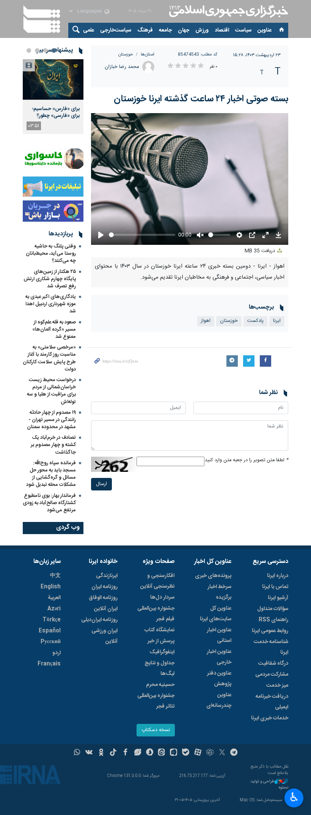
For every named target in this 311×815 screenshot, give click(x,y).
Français (49, 663)
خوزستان (125, 54)
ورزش (202, 30)
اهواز (205, 321)
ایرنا (227, 11)
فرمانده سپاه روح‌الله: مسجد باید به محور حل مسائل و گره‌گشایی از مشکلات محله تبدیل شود (51, 474)
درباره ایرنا (277, 575)
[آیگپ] (173, 753)
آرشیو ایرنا (278, 597)
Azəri (54, 608)
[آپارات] (198, 753)
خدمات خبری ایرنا (269, 718)
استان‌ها (147, 54)
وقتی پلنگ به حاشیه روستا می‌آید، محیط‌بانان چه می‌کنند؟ (51, 253)
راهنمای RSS (273, 619)
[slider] (142, 234)
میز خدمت (277, 685)
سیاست (243, 30)
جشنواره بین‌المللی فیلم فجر (155, 614)
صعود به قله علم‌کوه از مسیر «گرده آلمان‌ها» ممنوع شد (54, 329)
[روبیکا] (210, 753)
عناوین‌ (265, 30)
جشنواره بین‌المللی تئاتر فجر (155, 701)
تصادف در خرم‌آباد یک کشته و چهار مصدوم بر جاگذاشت (53, 445)
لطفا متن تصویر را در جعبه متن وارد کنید (246, 460)
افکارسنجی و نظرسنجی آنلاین (157, 581)
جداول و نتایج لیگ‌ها (159, 668)
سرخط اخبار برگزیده (219, 592)
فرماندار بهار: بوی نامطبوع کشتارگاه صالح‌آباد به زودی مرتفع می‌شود (49, 503)
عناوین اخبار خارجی (219, 657)
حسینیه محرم (160, 684)
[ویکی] (89, 753)
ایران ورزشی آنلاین (104, 636)
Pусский (51, 641)
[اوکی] (101, 753)
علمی (88, 30)
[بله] (186, 753)
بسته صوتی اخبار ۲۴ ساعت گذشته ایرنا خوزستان (201, 99)
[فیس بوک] (125, 753)
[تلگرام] (234, 753)
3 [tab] (37, 50)
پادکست (255, 321)
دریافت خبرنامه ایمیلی (272, 702)
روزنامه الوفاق (103, 597)
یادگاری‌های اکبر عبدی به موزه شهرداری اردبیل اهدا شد (50, 304)
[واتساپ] (77, 753)
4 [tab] (29, 50)
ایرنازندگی (107, 575)
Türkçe (51, 619)
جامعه (165, 30)
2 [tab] (45, 50)
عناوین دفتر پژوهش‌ (219, 679)
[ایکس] (222, 753)
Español (50, 630)
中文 (55, 575)
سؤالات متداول (272, 608)
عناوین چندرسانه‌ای (218, 700)
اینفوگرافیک (161, 652)
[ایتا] (162, 753)
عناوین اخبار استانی (219, 635)
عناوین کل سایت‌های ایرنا (215, 614)
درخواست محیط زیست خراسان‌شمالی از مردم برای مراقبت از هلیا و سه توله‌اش (51, 391)
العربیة (54, 597)
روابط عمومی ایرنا (270, 630)
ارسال (101, 484)
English (51, 586)
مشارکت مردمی (271, 674)
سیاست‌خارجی (115, 30)
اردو (56, 652)
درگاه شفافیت (273, 663)
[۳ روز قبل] (53, 79)
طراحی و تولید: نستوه (269, 785)
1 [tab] (54, 50)
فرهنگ (145, 30)
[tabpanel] (53, 96)
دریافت (260, 251)
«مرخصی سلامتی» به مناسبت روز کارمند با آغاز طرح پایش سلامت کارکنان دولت (49, 358)
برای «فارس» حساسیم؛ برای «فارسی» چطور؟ (56, 112)
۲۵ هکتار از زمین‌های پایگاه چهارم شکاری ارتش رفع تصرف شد (50, 279)
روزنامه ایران (104, 586)
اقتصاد (222, 30)
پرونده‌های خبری (213, 575)
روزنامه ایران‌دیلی (99, 619)
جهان (183, 30)
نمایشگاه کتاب (159, 630)
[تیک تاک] (113, 753)
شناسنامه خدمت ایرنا (271, 647)
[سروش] (150, 753)
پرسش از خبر (161, 641)
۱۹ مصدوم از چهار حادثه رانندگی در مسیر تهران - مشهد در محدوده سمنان (51, 419)
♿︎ (294, 797)
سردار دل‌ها (162, 597)
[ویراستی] (137, 753)
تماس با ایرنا (275, 586)
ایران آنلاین (106, 608)
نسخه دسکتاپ (155, 730)
